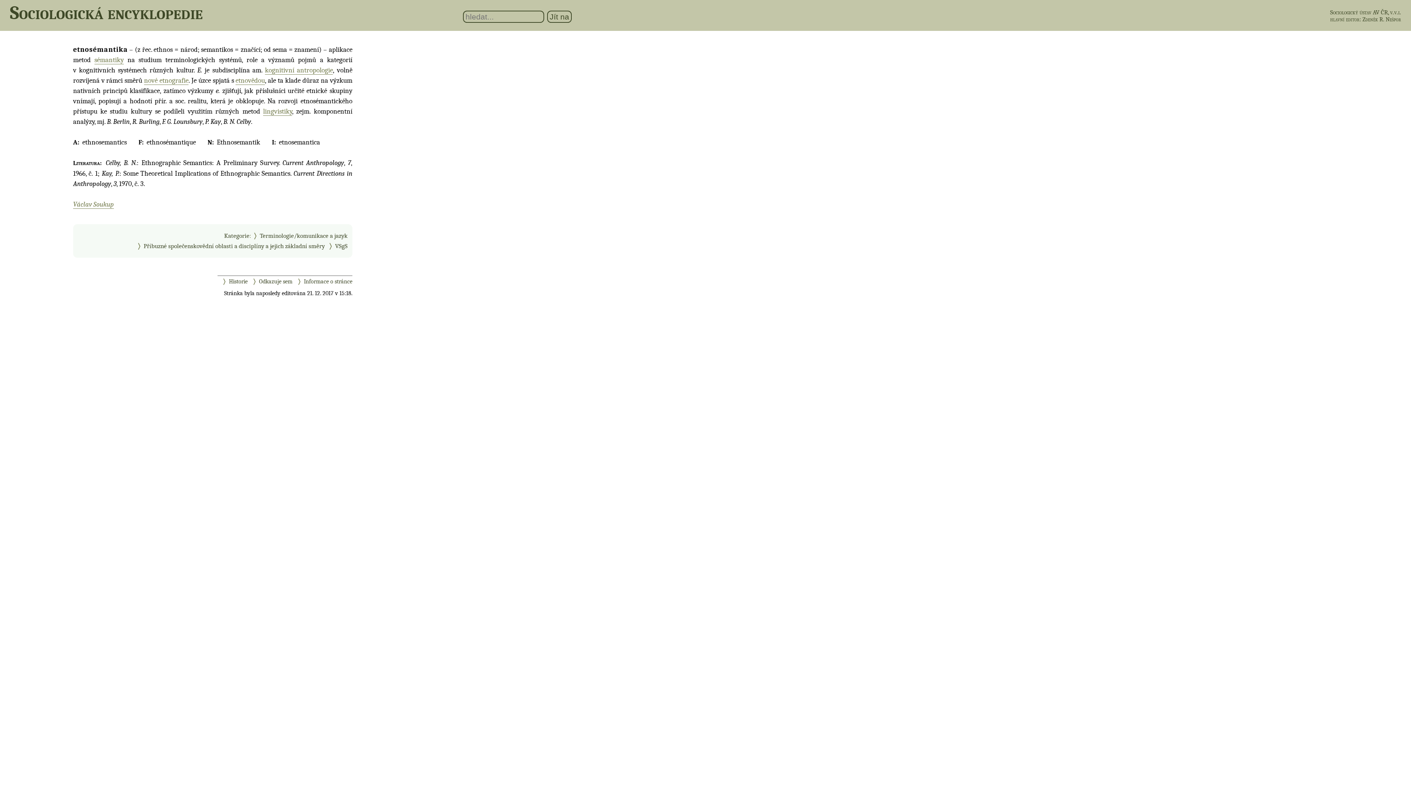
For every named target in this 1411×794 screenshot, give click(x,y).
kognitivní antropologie (299, 70)
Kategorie (236, 235)
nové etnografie (166, 80)
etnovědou (250, 80)
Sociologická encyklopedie (106, 12)
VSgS (341, 246)
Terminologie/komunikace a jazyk (304, 235)
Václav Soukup (93, 204)
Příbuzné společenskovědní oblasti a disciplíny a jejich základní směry (234, 246)
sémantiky (109, 60)
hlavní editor (1345, 19)
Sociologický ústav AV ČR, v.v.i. (1365, 12)
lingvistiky (277, 111)
